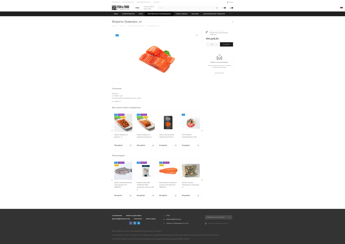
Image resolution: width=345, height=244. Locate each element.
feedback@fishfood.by (173, 219)
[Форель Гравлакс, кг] (157, 59)
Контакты (138, 219)
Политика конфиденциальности (218, 223)
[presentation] (112, 130)
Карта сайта (151, 219)
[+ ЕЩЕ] (230, 13)
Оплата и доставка (134, 215)
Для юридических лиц (121, 219)
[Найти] (217, 8)
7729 (137, 8)
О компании (117, 215)
